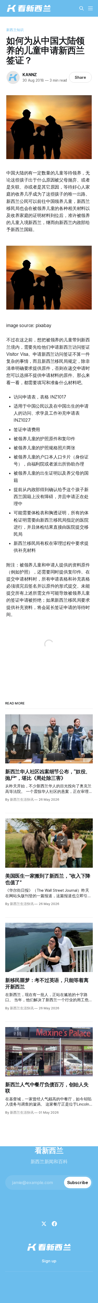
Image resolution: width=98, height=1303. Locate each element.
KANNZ (29, 74)
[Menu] (90, 8)
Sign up (49, 1260)
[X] (44, 1223)
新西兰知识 (15, 30)
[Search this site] (81, 8)
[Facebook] (54, 1223)
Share (80, 77)
